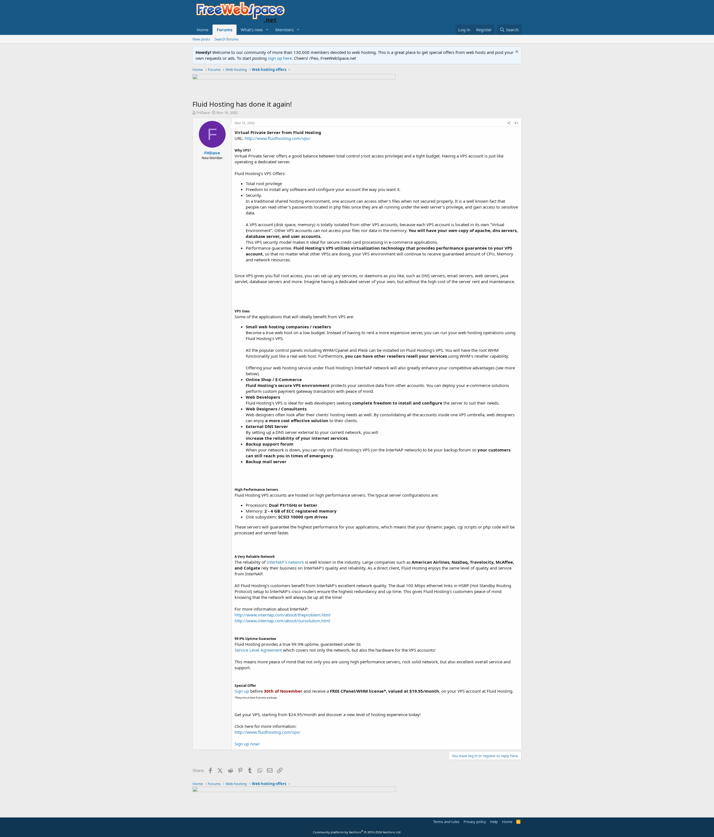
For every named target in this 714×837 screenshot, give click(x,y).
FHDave (202, 112)
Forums (224, 29)
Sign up (242, 691)
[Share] (508, 123)
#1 (516, 123)
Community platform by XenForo (357, 832)
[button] (267, 30)
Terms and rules (446, 821)
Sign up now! (247, 744)
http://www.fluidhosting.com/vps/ (277, 138)
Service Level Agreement (258, 650)
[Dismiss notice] (516, 52)
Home (202, 29)
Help (494, 821)
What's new (252, 29)
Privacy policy (475, 821)
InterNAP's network (285, 562)
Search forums (226, 39)
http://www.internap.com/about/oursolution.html (282, 620)
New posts (201, 39)
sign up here (280, 58)
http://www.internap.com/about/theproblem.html (283, 615)
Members (284, 29)
